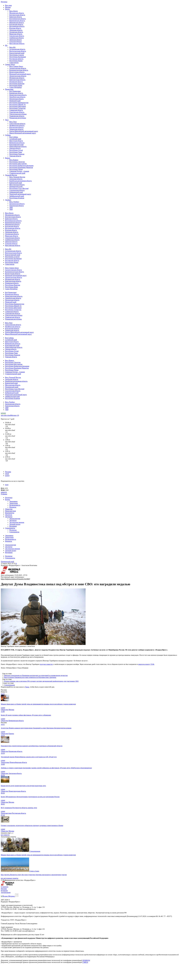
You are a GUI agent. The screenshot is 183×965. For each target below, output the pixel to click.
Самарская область (16, 110)
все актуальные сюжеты (9, 878)
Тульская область (15, 41)
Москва (8, 7)
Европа (11, 733)
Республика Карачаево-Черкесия (21, 167)
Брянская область (15, 17)
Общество (8, 509)
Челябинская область (16, 125)
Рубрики (4, 494)
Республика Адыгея (16, 55)
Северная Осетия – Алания (19, 171)
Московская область (16, 13)
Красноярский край (16, 144)
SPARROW (86, 960)
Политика (8, 497)
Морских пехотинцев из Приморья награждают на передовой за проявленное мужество (36, 675)
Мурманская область (16, 78)
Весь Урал (13, 122)
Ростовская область (16, 59)
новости (4, 492)
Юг (6, 45)
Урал (7, 120)
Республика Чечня (16, 169)
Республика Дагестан (17, 162)
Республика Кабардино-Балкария (21, 165)
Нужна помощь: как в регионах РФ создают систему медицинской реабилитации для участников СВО (41, 681)
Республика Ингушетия (17, 164)
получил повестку (46, 664)
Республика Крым (15, 61)
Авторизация (5, 892)
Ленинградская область (17, 76)
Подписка (13, 530)
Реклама (8, 472)
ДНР (11, 209)
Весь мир (8, 5)
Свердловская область (17, 123)
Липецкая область (15, 30)
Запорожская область (17, 204)
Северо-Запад (10, 64)
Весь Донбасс (14, 202)
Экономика (13, 501)
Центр (7, 9)
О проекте (4, 887)
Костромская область (16, 26)
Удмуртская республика (17, 114)
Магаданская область (17, 185)
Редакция (4, 890)
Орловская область (16, 32)
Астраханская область (17, 49)
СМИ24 (85, 962)
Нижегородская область (18, 95)
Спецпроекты (10, 528)
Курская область (15, 28)
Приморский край (15, 186)
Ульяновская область (16, 116)
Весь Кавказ (13, 160)
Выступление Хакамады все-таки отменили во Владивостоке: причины (30, 677)
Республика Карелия (16, 83)
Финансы (12, 507)
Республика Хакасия (16, 154)
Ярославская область (16, 43)
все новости (5, 835)
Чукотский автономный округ (20, 194)
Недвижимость (14, 505)
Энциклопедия (14, 518)
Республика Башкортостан (18, 103)
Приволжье (9, 89)
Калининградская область (18, 70)
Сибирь (8, 135)
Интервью (13, 526)
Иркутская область (16, 141)
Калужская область (16, 24)
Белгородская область (17, 15)
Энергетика (13, 503)
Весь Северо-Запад (16, 66)
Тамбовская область (16, 38)
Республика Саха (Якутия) (18, 188)
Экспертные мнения (16, 522)
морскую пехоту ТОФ (146, 664)
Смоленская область (16, 36)
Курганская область (16, 127)
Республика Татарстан (17, 108)
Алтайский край (15, 139)
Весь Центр (13, 11)
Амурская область (15, 179)
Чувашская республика (17, 118)
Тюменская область (16, 129)
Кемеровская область (16, 143)
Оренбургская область (17, 97)
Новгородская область (17, 80)
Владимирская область (17, 19)
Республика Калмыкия (17, 57)
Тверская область (15, 40)
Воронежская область (17, 21)
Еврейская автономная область (20, 181)
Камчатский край (15, 183)
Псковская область (16, 82)
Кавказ (7, 158)
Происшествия (10, 511)
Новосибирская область (17, 146)
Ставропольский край (17, 173)
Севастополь (14, 62)
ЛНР (11, 207)
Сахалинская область (17, 190)
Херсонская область (16, 205)
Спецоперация (9, 685)
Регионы (4, 2)
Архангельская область (17, 68)
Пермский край (15, 101)
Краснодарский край (16, 53)
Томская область (15, 156)
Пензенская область (16, 99)
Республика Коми (15, 85)
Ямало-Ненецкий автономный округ (22, 133)
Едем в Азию (34, 871)
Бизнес (7, 499)
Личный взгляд (14, 524)
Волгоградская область (17, 51)
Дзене (27, 687)
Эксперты (8, 517)
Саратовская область (16, 112)
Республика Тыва (15, 152)
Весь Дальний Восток (17, 177)
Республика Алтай (16, 150)
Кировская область (16, 93)
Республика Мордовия (17, 106)
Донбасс (8, 200)
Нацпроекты (9, 513)
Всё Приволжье (15, 91)
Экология (8, 515)
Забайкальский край (16, 196)
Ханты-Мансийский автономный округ (23, 131)
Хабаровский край (16, 192)
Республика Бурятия (16, 198)
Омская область (15, 148)
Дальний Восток (11, 175)
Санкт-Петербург (15, 87)
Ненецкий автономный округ (20, 74)
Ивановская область (16, 22)
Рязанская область (15, 34)
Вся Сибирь (13, 137)
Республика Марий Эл (17, 104)
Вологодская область (16, 72)
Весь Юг (12, 47)
